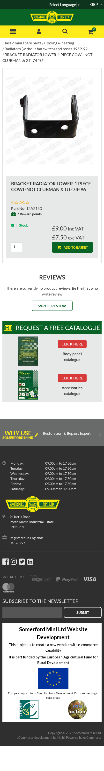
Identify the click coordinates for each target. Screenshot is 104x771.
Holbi (61, 737)
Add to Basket (75, 247)
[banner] (28, 351)
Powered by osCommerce (84, 737)
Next (100, 436)
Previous (4, 436)
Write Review (52, 305)
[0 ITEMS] (90, 31)
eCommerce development (34, 737)
